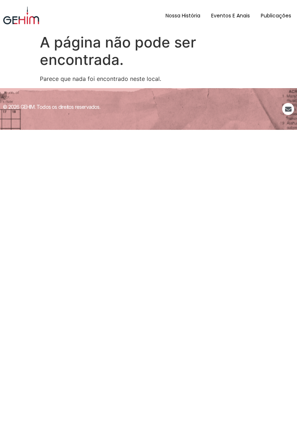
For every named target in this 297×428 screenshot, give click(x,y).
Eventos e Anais (230, 15)
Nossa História (183, 15)
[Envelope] (288, 109)
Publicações (276, 15)
